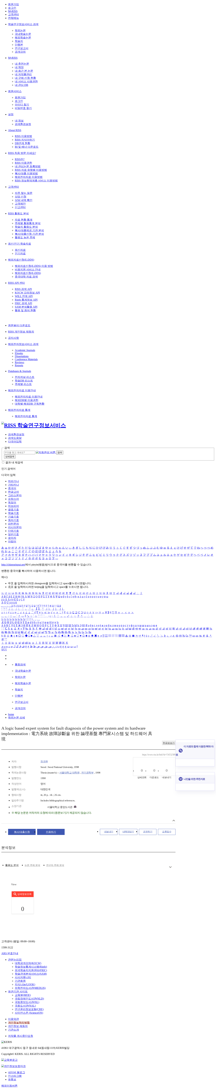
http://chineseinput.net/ (13, 564)
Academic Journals (25, 350)
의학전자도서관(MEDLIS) (30, 988)
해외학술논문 (23, 37)
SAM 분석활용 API (26, 306)
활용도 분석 (12, 865)
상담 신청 (20, 196)
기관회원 (20, 980)
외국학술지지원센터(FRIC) (31, 970)
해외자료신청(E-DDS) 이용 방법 (34, 266)
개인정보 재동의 (18, 1026)
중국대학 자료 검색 (26, 276)
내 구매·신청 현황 (25, 77)
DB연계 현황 (22, 143)
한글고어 (13, 491)
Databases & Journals (19, 371)
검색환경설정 (23, 124)
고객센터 (13, 14)
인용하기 (51, 832)
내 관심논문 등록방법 (27, 166)
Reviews (19, 362)
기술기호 (13, 516)
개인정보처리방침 (19, 1022)
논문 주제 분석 (32, 865)
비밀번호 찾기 (23, 108)
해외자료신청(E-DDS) (21, 259)
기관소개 (13, 1029)
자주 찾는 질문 (23, 193)
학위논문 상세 (16, 717)
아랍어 (12, 541)
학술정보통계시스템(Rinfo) (31, 966)
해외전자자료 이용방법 (29, 177)
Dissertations (22, 356)
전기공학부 (87, 772)
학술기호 (13, 513)
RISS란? (19, 159)
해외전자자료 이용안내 (22, 390)
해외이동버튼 (9, 1085)
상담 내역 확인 (23, 200)
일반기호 (13, 534)
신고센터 (20, 207)
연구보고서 (21, 48)
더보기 (170, 867)
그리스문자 (15, 495)
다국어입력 (15, 441)
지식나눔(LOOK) (25, 984)
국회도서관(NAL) (25, 1005)
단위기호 (13, 530)
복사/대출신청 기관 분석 (29, 233)
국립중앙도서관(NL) (27, 1002)
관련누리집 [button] (15, 959)
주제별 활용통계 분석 (27, 223)
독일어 (12, 502)
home (11, 714)
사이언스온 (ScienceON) (29, 1012)
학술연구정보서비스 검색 (23, 24)
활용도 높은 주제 (25, 237)
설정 (11, 114)
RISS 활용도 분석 (18, 213)
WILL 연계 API (24, 296)
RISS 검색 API (23, 289)
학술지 (19, 41)
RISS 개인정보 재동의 (21, 331)
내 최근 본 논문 (24, 70)
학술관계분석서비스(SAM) (31, 973)
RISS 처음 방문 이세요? (22, 153)
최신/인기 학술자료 (19, 243)
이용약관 (13, 1019)
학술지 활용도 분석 (26, 226)
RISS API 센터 (16, 282)
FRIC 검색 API (23, 303)
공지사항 (13, 337)
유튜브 (12, 1079)
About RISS (14, 130)
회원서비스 (15, 91)
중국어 (12, 488)
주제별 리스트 (23, 384)
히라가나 (13, 481)
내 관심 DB (21, 85)
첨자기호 (13, 520)
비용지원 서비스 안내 (27, 269)
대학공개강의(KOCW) (28, 963)
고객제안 (20, 203)
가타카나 (13, 484)
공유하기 (147, 831)
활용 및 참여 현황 (25, 310)
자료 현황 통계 (23, 219)
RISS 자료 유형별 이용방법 (31, 169)
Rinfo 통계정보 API (26, 299)
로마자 (12, 537)
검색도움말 (15, 438)
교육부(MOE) (23, 995)
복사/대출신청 (22, 832)
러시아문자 (15, 527)
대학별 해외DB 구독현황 (29, 403)
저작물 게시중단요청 (20, 1035)
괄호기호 (13, 509)
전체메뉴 (13, 18)
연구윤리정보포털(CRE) (29, 1009)
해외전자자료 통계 (19, 410)
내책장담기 (128, 831)
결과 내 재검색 (14, 462)
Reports (19, 365)
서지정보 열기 (173, 820)
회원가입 (13, 4)
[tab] (12, 865)
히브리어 (13, 506)
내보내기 (108, 831)
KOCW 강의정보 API (27, 292)
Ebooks (19, 353)
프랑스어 (13, 498)
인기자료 (20, 253)
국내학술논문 (23, 34)
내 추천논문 (22, 63)
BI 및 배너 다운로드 (26, 146)
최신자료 (20, 249)
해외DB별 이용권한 (26, 400)
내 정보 (19, 120)
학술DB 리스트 (24, 380)
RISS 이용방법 (23, 136)
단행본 (19, 44)
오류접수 (166, 831)
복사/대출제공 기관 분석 (29, 230)
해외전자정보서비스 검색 (23, 344)
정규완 (44, 761)
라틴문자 (13, 523)
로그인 (12, 7)
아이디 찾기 (22, 104)
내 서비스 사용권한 (26, 81)
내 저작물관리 (23, 74)
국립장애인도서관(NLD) (29, 998)
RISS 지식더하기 (25, 139)
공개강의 (20, 51)
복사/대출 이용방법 (26, 173)
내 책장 (19, 67)
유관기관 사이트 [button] (18, 991)
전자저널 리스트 (24, 377)
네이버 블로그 (16, 1072)
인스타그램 (15, 1075)
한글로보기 (169, 743)
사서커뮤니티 (23, 977)
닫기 (4, 649)
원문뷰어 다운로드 (19, 325)
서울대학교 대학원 (69, 772)
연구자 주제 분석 (55, 865)
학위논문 (20, 30)
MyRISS (13, 11)
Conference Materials (26, 359)
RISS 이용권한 (23, 162)
